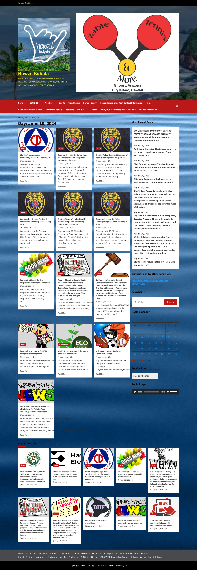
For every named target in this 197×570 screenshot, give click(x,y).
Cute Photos (74, 102)
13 (155, 342)
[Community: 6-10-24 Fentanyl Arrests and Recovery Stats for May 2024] (36, 204)
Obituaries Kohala (54, 109)
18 (142, 348)
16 (175, 342)
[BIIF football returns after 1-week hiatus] (98, 507)
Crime (61, 148)
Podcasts (70, 109)
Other (94, 109)
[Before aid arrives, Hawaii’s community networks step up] (131, 507)
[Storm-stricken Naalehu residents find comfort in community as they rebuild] (163, 507)
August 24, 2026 (27, 485)
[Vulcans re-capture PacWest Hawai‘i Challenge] (112, 336)
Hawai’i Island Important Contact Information (121, 102)
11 (142, 342)
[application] (155, 391)
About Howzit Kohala (149, 109)
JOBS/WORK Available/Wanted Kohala (118, 109)
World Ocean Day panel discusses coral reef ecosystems (73, 352)
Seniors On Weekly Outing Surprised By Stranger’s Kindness (35, 281)
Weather (48, 102)
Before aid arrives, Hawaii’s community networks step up (130, 521)
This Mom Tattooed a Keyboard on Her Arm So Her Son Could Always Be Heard (153, 181)
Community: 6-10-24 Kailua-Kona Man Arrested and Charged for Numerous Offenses (73, 158)
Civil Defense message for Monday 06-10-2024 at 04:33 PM (35, 156)
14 (162, 342)
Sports (62, 102)
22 (169, 348)
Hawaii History (90, 102)
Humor (149, 102)
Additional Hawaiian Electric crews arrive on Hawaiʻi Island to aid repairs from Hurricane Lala (155, 152)
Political (81, 109)
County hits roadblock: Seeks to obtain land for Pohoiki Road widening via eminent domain (34, 409)
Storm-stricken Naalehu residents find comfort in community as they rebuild (161, 523)
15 (169, 342)
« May (135, 360)
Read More (24, 181)
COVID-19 (34, 102)
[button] (177, 106)
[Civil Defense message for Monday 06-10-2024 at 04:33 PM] (36, 140)
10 (135, 342)
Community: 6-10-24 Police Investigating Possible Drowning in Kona (111, 222)
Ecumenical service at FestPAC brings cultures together (33, 352)
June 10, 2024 (26, 161)
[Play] (135, 391)
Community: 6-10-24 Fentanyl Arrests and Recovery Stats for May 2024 (35, 222)
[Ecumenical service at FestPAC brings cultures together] (36, 336)
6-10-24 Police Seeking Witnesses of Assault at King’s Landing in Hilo (111, 156)
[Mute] (168, 391)
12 (149, 342)
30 (175, 354)
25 (142, 354)
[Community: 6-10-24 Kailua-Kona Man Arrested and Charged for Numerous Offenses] (74, 140)
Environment (63, 344)
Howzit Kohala (33, 73)
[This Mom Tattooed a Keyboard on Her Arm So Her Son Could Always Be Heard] (131, 458)
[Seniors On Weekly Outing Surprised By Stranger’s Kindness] (36, 265)
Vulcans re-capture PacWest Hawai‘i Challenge (108, 352)
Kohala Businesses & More (30, 109)
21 (162, 348)
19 (149, 348)
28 (162, 354)
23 (175, 348)
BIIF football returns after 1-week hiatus (154, 261)
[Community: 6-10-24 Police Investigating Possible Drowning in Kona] (112, 204)
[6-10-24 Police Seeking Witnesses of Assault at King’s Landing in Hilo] (112, 140)
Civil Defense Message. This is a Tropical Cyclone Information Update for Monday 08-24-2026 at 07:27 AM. (154, 167)
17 (135, 348)
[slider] (174, 391)
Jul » (141, 360)
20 (155, 348)
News (20, 102)
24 (135, 354)
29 (169, 354)
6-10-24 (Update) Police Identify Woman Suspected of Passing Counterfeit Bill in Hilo (72, 222)
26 (149, 354)
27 (155, 354)
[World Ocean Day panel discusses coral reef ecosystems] (74, 336)
